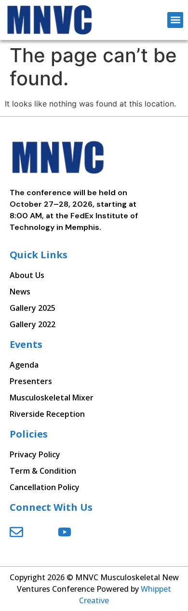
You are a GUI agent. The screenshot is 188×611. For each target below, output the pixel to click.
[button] (175, 20)
